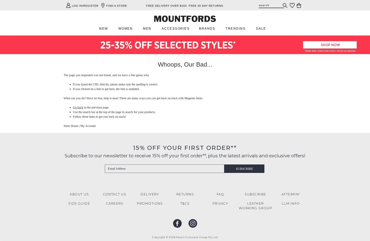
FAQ (220, 194)
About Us (79, 194)
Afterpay (291, 194)
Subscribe (244, 168)
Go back (78, 107)
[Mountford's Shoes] (185, 19)
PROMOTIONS (150, 203)
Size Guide (79, 203)
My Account (88, 126)
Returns (185, 194)
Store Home (71, 126)
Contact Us (114, 194)
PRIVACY (220, 203)
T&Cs (184, 203)
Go (285, 5)
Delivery (149, 194)
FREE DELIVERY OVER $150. (167, 5)
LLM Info (291, 203)
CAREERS (114, 203)
